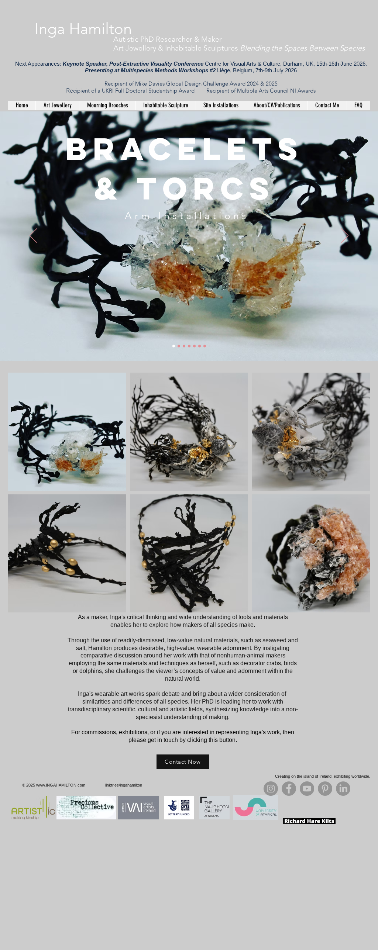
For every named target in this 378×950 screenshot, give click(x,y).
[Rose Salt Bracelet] (204, 346)
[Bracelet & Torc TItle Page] (173, 346)
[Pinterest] (325, 788)
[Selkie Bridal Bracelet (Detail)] (189, 346)
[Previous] (33, 236)
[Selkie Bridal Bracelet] (184, 346)
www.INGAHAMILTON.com (60, 785)
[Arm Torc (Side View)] (194, 346)
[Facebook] (289, 788)
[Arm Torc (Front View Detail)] (199, 346)
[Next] (344, 236)
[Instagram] (271, 788)
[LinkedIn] (343, 788)
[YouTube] (307, 788)
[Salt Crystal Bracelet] (179, 346)
